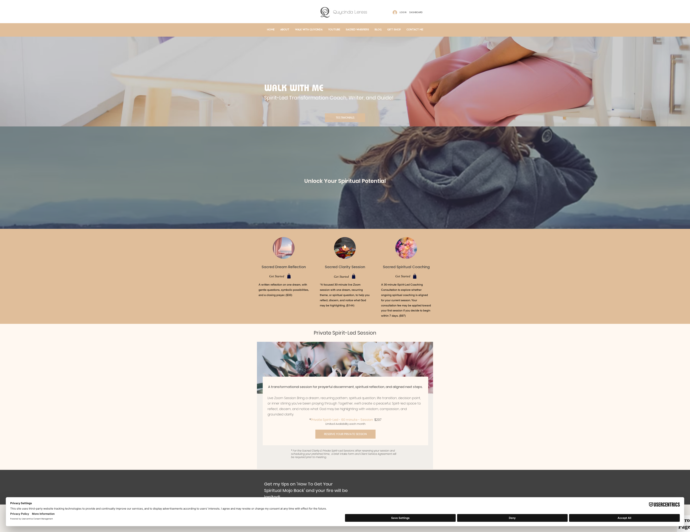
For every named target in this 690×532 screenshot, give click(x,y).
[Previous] (20, 177)
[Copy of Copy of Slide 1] (346, 219)
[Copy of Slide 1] (340, 219)
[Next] (670, 177)
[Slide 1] (343, 219)
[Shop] (289, 276)
